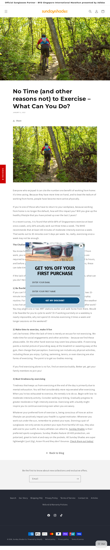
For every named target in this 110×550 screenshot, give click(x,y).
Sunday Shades (77, 428)
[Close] (81, 245)
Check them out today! (82, 441)
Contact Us (83, 498)
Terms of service (78, 539)
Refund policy (50, 539)
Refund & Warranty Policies (55, 504)
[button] (6, 11)
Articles (94, 498)
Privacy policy (63, 539)
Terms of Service (67, 498)
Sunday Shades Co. (20, 539)
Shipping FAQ (36, 498)
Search (13, 498)
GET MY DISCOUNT (55, 300)
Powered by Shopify (35, 539)
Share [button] (18, 120)
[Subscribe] (77, 478)
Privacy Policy (51, 498)
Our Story (23, 498)
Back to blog (56, 453)
